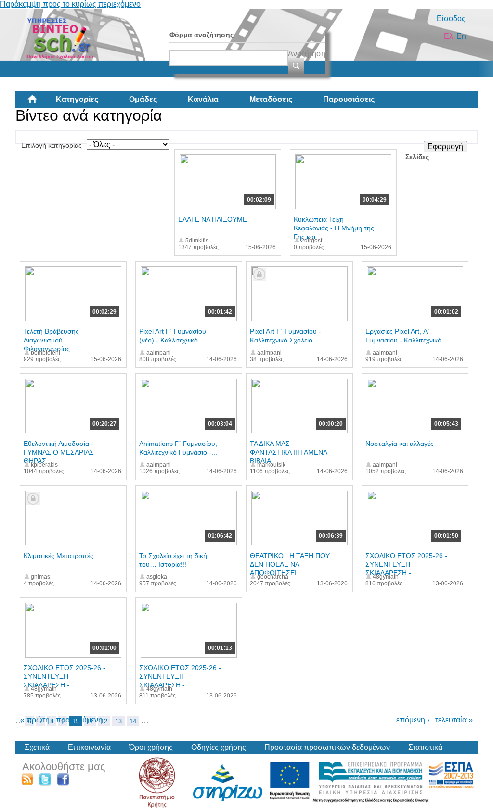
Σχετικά (37, 747)
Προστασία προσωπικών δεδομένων (327, 747)
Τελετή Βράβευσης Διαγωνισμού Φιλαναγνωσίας (51, 340)
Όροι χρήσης (151, 747)
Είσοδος (451, 18)
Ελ (448, 36)
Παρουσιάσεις (349, 99)
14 (133, 721)
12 (104, 721)
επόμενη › (412, 720)
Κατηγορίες (77, 99)
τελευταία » (454, 720)
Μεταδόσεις (270, 99)
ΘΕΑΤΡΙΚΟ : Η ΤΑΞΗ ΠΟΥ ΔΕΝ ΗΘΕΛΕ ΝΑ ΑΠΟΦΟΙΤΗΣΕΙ (290, 564)
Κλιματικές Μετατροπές (58, 555)
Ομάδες (143, 99)
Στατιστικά (425, 747)
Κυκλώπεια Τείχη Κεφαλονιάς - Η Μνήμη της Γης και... (334, 228)
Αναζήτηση (306, 54)
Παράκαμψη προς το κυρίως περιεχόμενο (70, 4)
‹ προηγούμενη (77, 720)
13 (118, 721)
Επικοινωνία (89, 747)
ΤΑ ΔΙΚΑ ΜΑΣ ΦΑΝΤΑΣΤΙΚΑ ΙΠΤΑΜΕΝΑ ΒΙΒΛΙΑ (288, 452)
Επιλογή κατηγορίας (51, 145)
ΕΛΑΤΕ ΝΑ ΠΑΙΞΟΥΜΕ (212, 219)
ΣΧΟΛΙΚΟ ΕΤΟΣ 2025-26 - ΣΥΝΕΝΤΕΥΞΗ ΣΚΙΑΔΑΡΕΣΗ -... (406, 564)
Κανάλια (203, 99)
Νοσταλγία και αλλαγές (399, 443)
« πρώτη (35, 720)
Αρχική (39, 103)
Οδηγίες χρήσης (218, 747)
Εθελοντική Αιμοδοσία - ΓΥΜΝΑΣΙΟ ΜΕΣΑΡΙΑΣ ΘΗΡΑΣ (59, 452)
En (461, 36)
